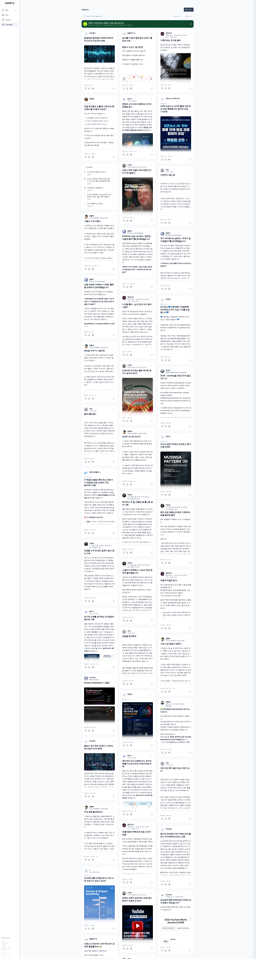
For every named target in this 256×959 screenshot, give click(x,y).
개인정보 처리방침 (6, 948)
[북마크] (114, 89)
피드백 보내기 (5, 942)
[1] (85, 269)
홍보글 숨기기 (177, 16)
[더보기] (113, 33)
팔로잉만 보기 (188, 16)
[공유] (92, 88)
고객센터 (4, 944)
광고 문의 (4, 950)
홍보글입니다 (87, 103)
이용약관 (4, 946)
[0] (85, 88)
